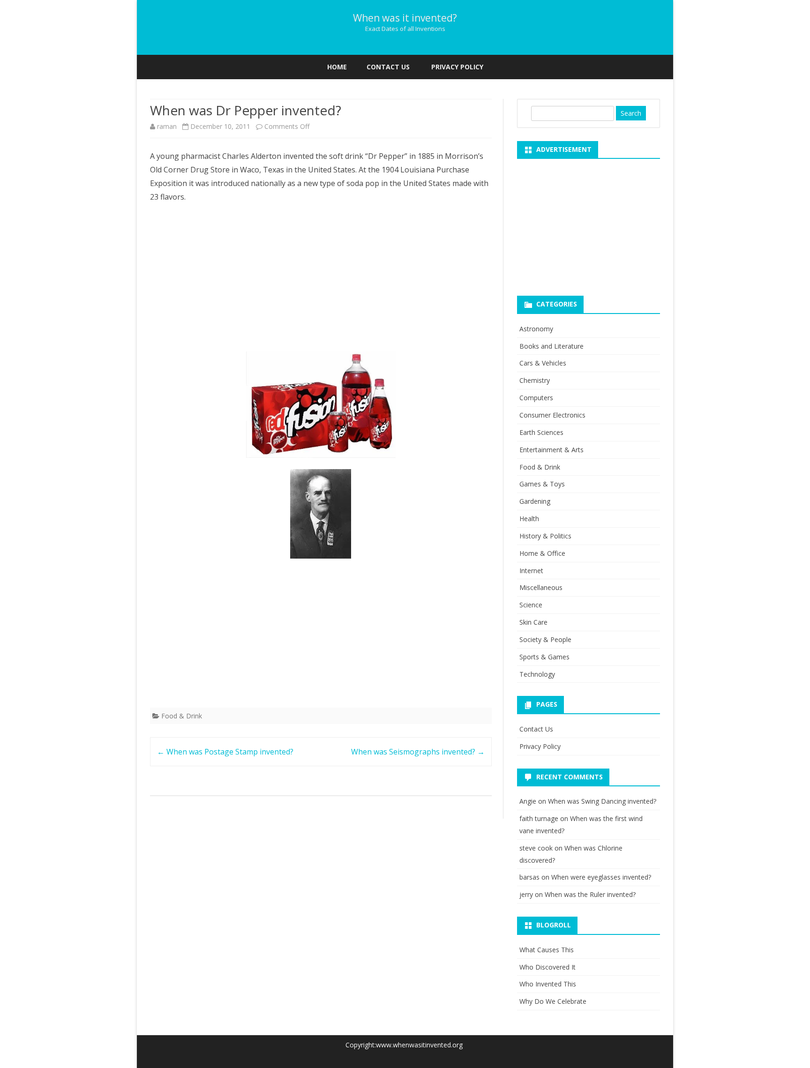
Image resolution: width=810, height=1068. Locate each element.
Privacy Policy (457, 66)
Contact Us (388, 66)
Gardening (534, 501)
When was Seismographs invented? (418, 752)
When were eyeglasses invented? (601, 877)
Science (530, 604)
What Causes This (546, 949)
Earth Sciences (541, 432)
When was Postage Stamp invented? (225, 752)
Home (337, 66)
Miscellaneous (540, 587)
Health (529, 518)
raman (167, 126)
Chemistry (534, 380)
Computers (536, 397)
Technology (537, 674)
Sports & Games (544, 656)
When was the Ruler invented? (590, 894)
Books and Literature (551, 346)
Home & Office (542, 553)
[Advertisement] (321, 280)
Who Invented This (547, 983)
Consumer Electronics (552, 415)
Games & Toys (542, 483)
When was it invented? (405, 18)
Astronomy (536, 328)
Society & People (545, 639)
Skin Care (533, 622)
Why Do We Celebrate (552, 1001)
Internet (531, 570)
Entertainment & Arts (551, 449)
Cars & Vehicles (542, 362)
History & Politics (545, 535)
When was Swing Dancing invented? (602, 801)
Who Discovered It (547, 967)
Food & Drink (181, 715)
